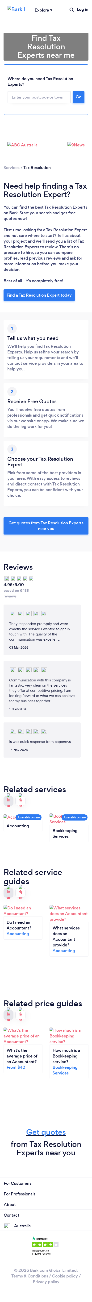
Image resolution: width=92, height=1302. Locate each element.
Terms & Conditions (29, 1276)
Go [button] (78, 97)
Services (12, 167)
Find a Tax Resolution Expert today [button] (39, 295)
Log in (82, 9)
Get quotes (46, 1132)
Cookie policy (65, 1276)
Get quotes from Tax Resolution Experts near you (46, 525)
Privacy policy (46, 1282)
